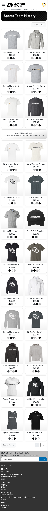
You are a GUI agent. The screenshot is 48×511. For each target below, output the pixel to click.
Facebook (4, 503)
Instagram (5, 505)
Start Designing (12, 46)
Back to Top (8, 445)
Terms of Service (7, 495)
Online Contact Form (8, 477)
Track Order (5, 482)
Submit (42, 459)
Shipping (4, 485)
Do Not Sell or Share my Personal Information (18, 497)
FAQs (3, 487)
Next (43, 445)
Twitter (3, 507)
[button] (3, 5)
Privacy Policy (6, 492)
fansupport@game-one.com (11, 474)
